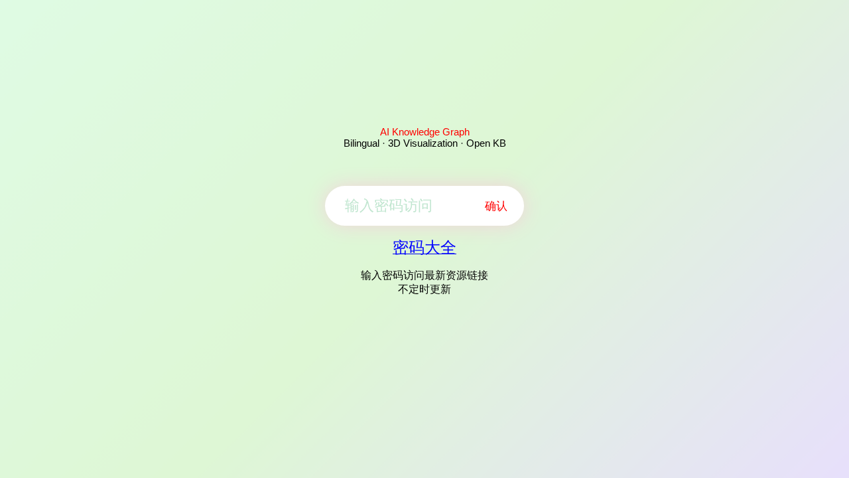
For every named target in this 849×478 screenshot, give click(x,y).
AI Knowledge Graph (425, 131)
